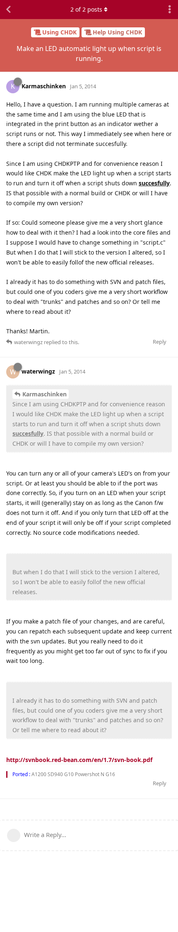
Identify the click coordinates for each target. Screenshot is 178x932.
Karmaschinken (44, 394)
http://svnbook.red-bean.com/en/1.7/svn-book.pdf (79, 760)
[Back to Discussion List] (8, 9)
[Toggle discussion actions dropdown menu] (169, 9)
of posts (86, 9)
